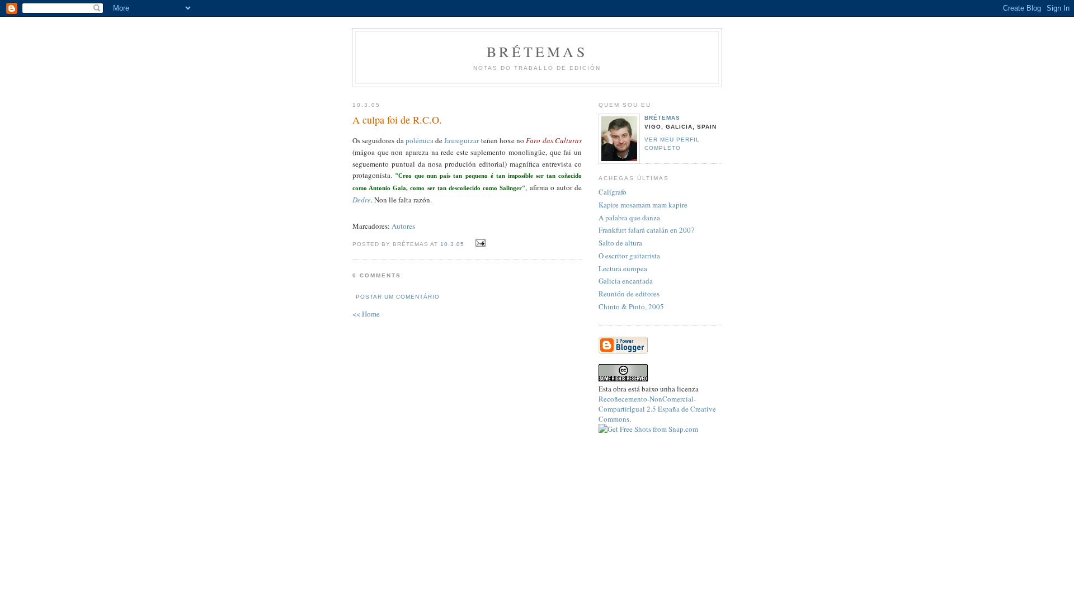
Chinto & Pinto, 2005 (631, 306)
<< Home (366, 314)
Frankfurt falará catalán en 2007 (647, 230)
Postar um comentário (398, 297)
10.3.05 (452, 244)
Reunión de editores (629, 294)
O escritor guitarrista (629, 256)
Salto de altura (620, 243)
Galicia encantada (626, 281)
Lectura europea (623, 268)
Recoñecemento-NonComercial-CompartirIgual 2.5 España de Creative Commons (657, 409)
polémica (420, 140)
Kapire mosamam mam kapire (643, 205)
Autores (403, 226)
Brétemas (537, 51)
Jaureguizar (461, 140)
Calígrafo (612, 192)
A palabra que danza (629, 218)
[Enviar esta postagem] (479, 243)
